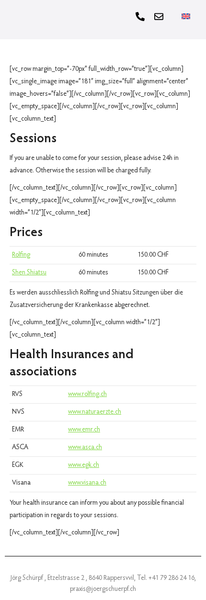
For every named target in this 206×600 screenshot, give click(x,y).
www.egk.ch (83, 465)
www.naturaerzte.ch (94, 412)
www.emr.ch (84, 430)
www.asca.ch (85, 447)
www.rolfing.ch (87, 394)
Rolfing (21, 255)
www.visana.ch (87, 483)
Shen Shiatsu (29, 273)
